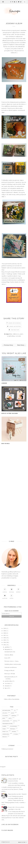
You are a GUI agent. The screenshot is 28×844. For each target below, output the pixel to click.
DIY (15, 710)
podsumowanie (13, 726)
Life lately (4, 713)
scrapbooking (11, 336)
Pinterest (18, 592)
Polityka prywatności (7, 749)
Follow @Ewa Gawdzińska (11, 699)
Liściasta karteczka (10, 651)
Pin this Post (15, 329)
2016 (4, 637)
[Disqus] (14, 472)
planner (4, 726)
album (11, 334)
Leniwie (4, 383)
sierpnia (7, 685)
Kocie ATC (7, 658)
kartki (10, 718)
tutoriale (15, 734)
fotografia (5, 715)
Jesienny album (9, 655)
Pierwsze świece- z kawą (11, 661)
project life (5, 731)
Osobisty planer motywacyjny (13, 664)
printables (12, 728)
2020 (4, 628)
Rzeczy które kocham (10, 413)
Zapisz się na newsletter (12, 610)
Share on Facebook (14, 323)
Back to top (21, 842)
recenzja (14, 731)
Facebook (5, 592)
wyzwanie (18, 336)
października (8, 681)
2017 (4, 635)
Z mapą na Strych (9, 670)
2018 (4, 633)
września (7, 683)
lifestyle (15, 720)
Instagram (11, 592)
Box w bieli (6, 443)
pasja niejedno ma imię (7, 723)
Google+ (11, 598)
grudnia (7, 647)
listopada (7, 649)
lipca (6, 688)
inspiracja (14, 715)
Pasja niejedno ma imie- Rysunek (17, 794)
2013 (4, 644)
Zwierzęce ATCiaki (10, 673)
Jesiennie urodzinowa (11, 667)
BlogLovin (4, 598)
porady (4, 728)
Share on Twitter (15, 326)
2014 (4, 642)
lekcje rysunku (5, 720)
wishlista (4, 736)
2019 (4, 630)
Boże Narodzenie (6, 710)
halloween (16, 334)
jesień (21, 334)
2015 (4, 640)
